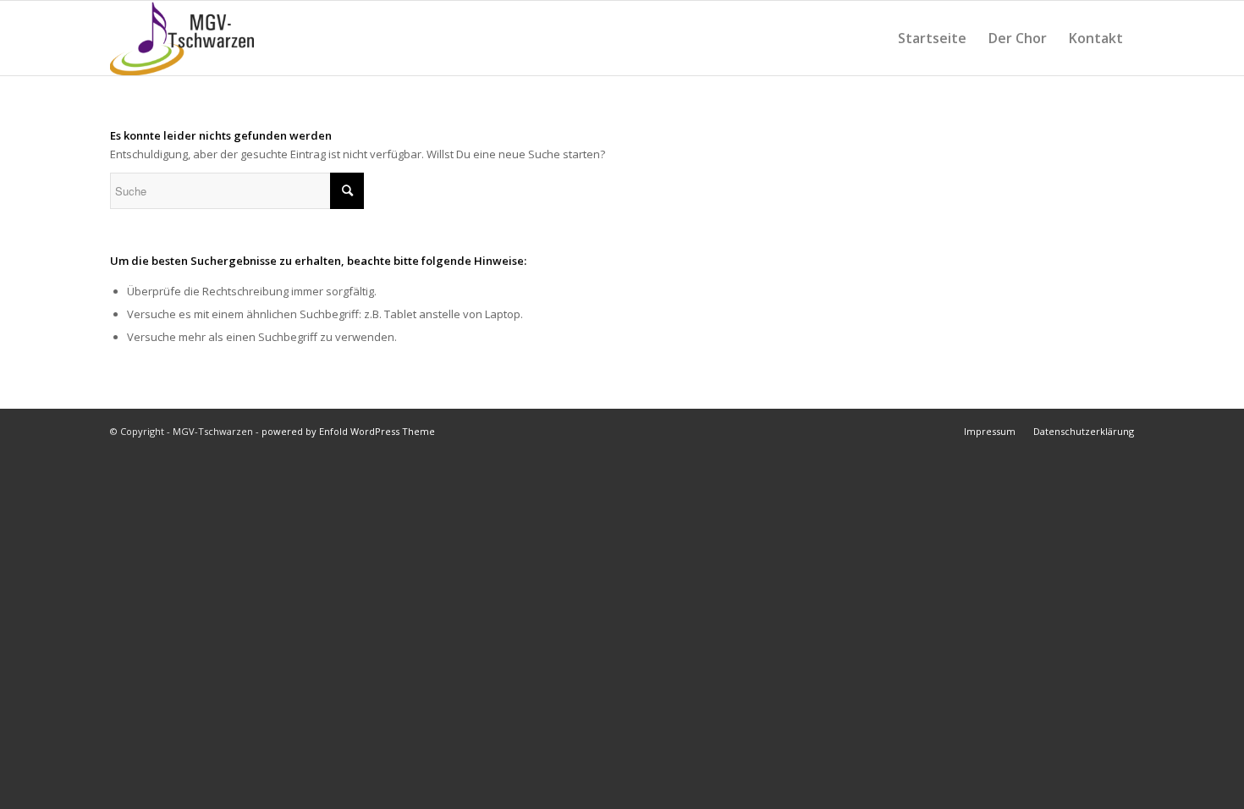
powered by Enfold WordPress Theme (348, 431)
